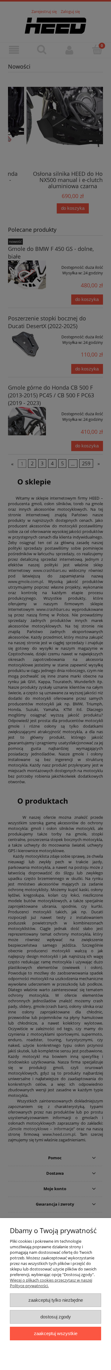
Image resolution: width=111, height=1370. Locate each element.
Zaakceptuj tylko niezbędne (55, 1300)
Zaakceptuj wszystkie (55, 1333)
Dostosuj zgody (55, 1316)
